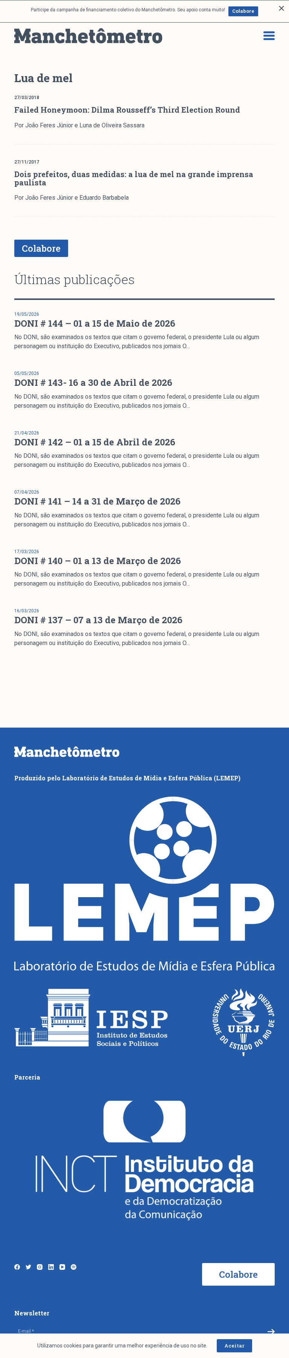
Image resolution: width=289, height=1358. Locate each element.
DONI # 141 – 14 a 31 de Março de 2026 (97, 501)
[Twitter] (28, 1267)
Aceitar (234, 1345)
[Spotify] (73, 1267)
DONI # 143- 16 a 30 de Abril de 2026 (93, 382)
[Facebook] (17, 1267)
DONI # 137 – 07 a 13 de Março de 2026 (98, 620)
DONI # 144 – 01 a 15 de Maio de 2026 (94, 323)
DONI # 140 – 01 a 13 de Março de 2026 (97, 561)
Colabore (243, 11)
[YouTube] (62, 1267)
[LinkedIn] (51, 1267)
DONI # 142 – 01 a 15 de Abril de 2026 (94, 442)
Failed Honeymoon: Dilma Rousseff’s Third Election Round (127, 110)
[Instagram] (40, 1267)
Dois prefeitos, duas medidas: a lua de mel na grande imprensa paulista (133, 178)
